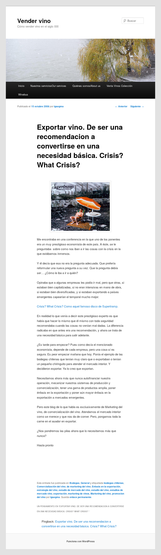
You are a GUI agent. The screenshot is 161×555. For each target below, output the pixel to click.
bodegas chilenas (113, 483)
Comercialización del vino (51, 486)
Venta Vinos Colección (119, 86)
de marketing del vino (79, 486)
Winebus (23, 94)
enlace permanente (80, 497)
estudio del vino (100, 490)
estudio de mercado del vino (74, 490)
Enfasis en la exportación (106, 486)
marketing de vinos (78, 493)
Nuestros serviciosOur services (48, 86)
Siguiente (137, 106)
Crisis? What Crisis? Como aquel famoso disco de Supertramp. (77, 306)
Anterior (121, 106)
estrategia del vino (47, 490)
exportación (60, 493)
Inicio (21, 86)
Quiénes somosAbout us (86, 86)
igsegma (59, 106)
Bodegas (75, 483)
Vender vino (34, 20)
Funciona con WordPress (81, 541)
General (85, 483)
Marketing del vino (101, 493)
